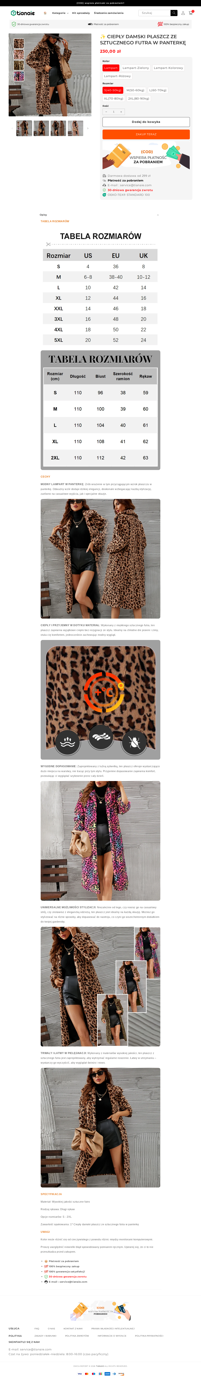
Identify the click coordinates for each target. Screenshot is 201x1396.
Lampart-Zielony (136, 68)
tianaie (100, 1366)
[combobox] (158, 13)
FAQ (37, 1328)
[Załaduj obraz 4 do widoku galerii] (75, 128)
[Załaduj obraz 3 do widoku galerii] (58, 128)
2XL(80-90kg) (138, 98)
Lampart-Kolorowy (168, 68)
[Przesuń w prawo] (87, 128)
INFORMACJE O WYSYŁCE (112, 1336)
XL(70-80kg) (113, 98)
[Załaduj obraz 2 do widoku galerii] (41, 128)
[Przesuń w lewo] (12, 128)
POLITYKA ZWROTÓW (77, 1336)
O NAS (51, 1328)
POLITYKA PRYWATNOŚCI (149, 1336)
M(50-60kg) (136, 90)
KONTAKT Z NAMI (73, 1328)
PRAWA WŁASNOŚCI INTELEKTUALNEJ (113, 1328)
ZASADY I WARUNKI (46, 1336)
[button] (60, 13)
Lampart (111, 68)
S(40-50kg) (113, 90)
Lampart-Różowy (117, 76)
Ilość (106, 105)
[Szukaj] (174, 13)
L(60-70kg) (158, 90)
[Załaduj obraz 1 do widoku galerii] (24, 128)
